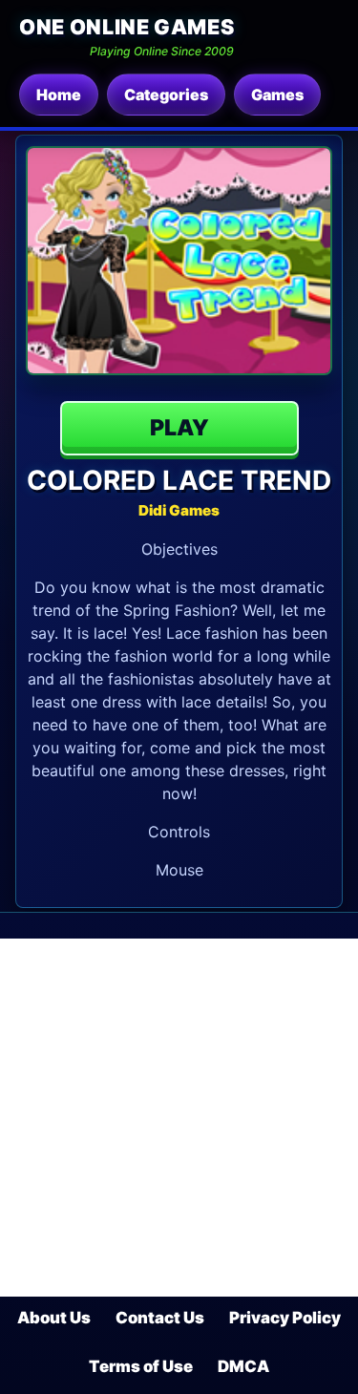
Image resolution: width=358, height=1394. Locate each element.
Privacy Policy (285, 1317)
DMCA (243, 1366)
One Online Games (126, 26)
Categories (166, 94)
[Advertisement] (179, 1118)
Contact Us (160, 1317)
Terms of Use (141, 1366)
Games (277, 94)
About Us (54, 1317)
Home (58, 94)
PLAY (179, 427)
